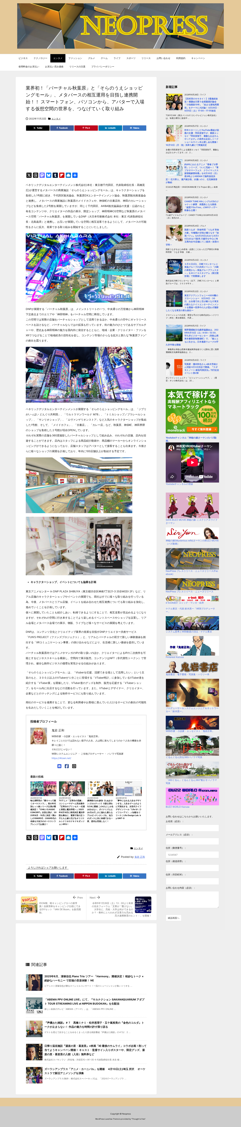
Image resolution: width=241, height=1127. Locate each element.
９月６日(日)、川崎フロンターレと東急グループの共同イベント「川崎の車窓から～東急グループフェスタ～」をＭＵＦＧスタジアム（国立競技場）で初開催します (201, 270)
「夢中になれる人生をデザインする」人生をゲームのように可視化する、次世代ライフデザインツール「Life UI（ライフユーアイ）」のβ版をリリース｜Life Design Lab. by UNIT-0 (128, 809)
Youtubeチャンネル (176, 437)
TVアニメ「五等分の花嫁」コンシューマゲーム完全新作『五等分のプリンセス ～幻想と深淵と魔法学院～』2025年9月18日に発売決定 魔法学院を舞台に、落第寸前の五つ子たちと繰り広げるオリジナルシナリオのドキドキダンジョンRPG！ (72, 812)
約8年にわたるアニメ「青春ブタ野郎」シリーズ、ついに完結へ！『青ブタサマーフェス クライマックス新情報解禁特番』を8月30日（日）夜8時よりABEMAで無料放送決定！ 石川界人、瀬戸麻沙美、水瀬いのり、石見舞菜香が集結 (192, 173)
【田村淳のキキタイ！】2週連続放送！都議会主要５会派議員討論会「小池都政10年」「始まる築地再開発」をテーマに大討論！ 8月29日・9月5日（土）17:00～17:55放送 (201, 104)
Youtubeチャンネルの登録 (179, 484)
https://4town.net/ (61, 758)
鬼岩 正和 (139, 856)
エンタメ (56, 118)
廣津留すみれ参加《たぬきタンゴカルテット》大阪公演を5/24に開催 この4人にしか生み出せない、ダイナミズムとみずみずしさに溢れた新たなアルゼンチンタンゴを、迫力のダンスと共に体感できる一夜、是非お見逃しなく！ (100, 810)
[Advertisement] (86, 153)
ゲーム (81, 795)
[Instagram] (74, 766)
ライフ (138, 795)
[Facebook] (67, 766)
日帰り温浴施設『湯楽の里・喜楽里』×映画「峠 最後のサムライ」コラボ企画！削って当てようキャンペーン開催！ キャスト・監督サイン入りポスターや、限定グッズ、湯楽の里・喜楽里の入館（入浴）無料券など (95, 1050)
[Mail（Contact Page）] (59, 766)
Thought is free (138, 1119)
